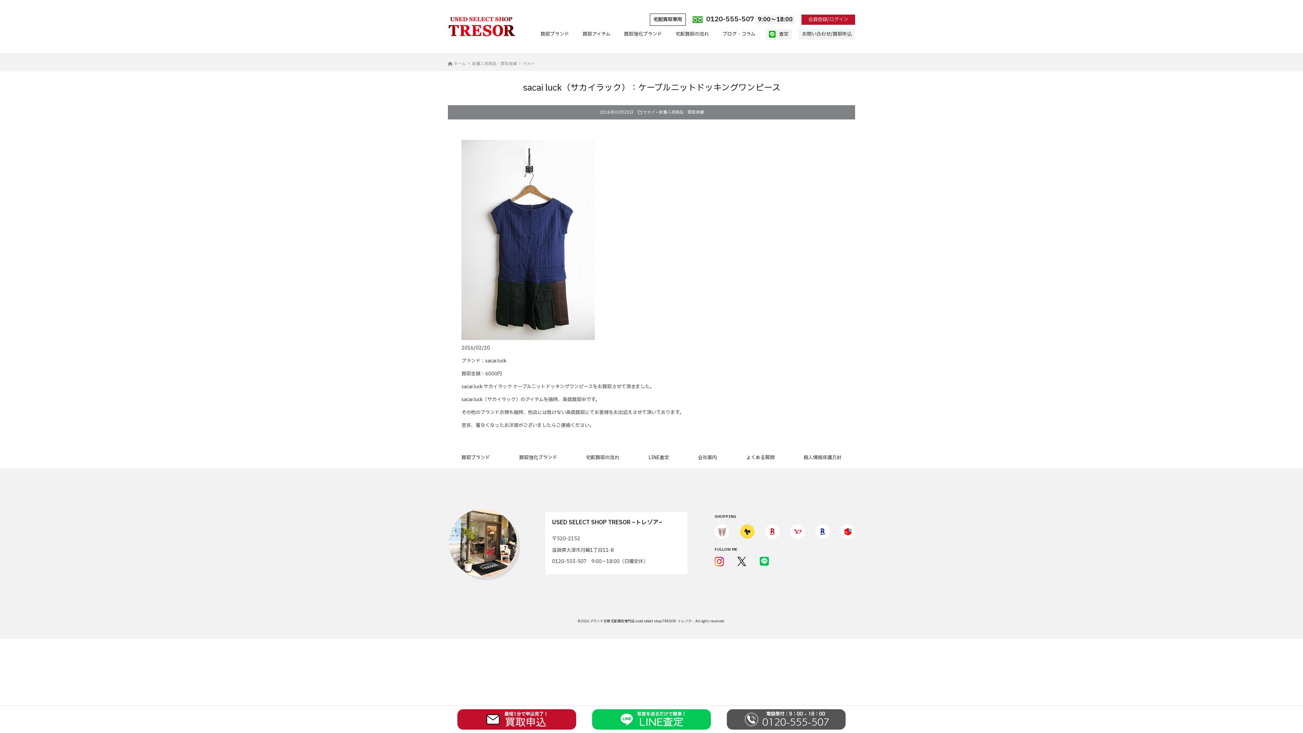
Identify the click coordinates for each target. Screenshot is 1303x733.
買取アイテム (596, 34)
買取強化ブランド (643, 34)
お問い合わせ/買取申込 (827, 34)
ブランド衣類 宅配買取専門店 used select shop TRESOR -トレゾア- (642, 621)
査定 (784, 34)
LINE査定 (658, 457)
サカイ (649, 112)
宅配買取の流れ (692, 34)
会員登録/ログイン (828, 19)
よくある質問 (760, 457)
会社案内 (707, 457)
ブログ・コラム (738, 34)
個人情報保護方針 (823, 457)
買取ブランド (555, 34)
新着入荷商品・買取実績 (681, 112)
